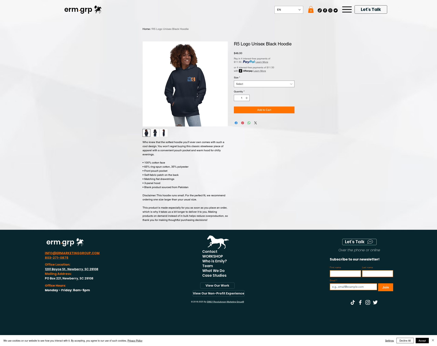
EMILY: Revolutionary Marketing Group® (225, 302)
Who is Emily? (214, 261)
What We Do (213, 270)
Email (333, 280)
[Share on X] (255, 123)
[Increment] (247, 98)
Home (146, 29)
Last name (367, 267)
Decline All (405, 340)
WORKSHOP (212, 256)
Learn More (262, 62)
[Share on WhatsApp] (249, 123)
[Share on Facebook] (236, 123)
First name (335, 267)
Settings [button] (389, 340)
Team (207, 266)
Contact (209, 251)
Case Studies (214, 275)
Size (237, 77)
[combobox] (264, 84)
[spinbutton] (242, 98)
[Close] (433, 340)
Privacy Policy (135, 340)
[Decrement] (236, 98)
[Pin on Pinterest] (243, 123)
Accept (422, 340)
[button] (311, 9)
